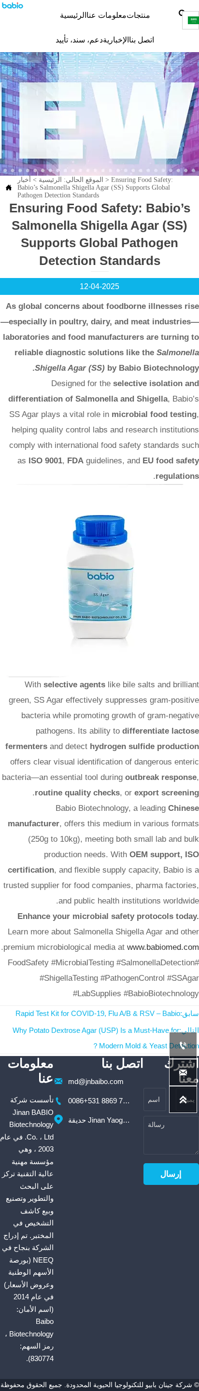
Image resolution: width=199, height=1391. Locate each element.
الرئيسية (50, 179)
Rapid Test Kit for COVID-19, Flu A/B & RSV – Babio (97, 1013)
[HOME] (12, 5)
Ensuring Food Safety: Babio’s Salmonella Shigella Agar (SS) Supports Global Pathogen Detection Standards (95, 187)
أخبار (24, 179)
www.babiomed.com (163, 947)
